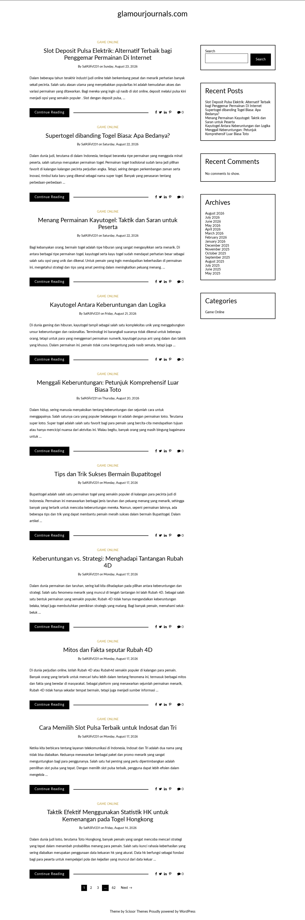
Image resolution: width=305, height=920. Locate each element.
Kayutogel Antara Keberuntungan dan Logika (108, 305)
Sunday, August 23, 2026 (120, 66)
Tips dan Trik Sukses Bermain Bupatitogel (107, 474)
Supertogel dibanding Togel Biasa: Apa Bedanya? (108, 136)
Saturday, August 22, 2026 (120, 144)
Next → (126, 888)
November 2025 (217, 249)
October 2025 (215, 253)
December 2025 (217, 245)
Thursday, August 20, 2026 (120, 398)
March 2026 (214, 233)
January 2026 (215, 241)
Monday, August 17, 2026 (121, 482)
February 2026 (216, 237)
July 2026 (212, 217)
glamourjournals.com (152, 14)
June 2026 (213, 221)
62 (114, 888)
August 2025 (214, 261)
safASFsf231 (90, 66)
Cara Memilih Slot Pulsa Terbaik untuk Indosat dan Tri (108, 728)
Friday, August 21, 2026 (120, 313)
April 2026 (213, 229)
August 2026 (214, 213)
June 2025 (213, 269)
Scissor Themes (136, 911)
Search (210, 51)
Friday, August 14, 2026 (121, 828)
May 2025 (212, 273)
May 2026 (212, 225)
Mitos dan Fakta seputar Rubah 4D (107, 650)
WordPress (187, 911)
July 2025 (212, 265)
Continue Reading (49, 112)
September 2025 (217, 257)
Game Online (108, 42)
